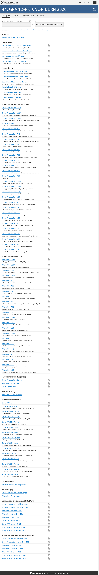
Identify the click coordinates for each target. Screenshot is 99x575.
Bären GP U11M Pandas (6, 459)
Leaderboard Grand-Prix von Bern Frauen (6, 45)
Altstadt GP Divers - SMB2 (6, 552)
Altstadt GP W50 (6, 296)
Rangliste (6, 16)
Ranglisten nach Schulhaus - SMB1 (6, 530)
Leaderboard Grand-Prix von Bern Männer (6, 51)
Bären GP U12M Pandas (6, 464)
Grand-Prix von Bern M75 (6, 244)
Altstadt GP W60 (6, 302)
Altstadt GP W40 (6, 291)
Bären (30, 30)
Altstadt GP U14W (6, 260)
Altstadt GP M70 (6, 365)
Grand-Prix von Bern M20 (6, 197)
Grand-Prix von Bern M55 (6, 223)
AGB (48, 573)
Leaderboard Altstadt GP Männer (6, 61)
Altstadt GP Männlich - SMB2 (6, 548)
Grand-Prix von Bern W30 (6, 129)
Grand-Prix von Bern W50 (6, 144)
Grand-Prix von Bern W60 (6, 155)
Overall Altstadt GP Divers (6, 97)
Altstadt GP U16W (6, 265)
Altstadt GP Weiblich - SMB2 (6, 545)
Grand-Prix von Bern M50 (6, 218)
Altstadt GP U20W (6, 275)
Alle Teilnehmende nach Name (6, 37)
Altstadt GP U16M (6, 323)
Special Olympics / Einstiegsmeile (6, 484)
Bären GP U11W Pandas (6, 422)
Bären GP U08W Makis (6, 406)
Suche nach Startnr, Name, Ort (12, 21)
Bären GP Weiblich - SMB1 (6, 521)
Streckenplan (28, 16)
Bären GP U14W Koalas (6, 432)
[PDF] (48, 45)
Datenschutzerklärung (60, 573)
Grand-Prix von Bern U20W (6, 118)
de (80, 2)
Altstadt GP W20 (6, 281)
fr (84, 2)
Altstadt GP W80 (6, 312)
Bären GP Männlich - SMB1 (6, 524)
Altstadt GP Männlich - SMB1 (6, 514)
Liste (36, 21)
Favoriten (16, 16)
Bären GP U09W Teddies (6, 411)
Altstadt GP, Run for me (6, 383)
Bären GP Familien (6, 403)
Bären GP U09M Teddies (6, 448)
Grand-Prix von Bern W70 (6, 165)
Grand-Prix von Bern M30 (6, 202)
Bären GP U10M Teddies (6, 453)
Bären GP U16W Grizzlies (6, 438)
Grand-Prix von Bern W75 (6, 171)
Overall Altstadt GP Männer (6, 92)
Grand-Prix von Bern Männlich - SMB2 (6, 542)
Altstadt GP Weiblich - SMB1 (6, 511)
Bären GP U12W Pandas (6, 427)
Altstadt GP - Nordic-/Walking (6, 395)
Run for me (22, 30)
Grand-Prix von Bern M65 (6, 234)
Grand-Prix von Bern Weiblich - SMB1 (6, 504)
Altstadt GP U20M (6, 333)
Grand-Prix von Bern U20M (6, 192)
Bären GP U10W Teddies (6, 417)
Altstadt (15, 30)
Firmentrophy (46, 30)
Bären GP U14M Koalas (6, 469)
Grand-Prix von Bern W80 (6, 176)
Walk (26, 30)
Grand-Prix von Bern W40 (6, 134)
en (88, 2)
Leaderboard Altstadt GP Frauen (6, 56)
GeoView (40, 16)
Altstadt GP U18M (6, 328)
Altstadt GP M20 (6, 338)
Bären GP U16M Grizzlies (6, 474)
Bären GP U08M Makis (6, 443)
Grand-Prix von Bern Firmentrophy (6, 493)
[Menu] (94, 2)
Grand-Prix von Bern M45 (6, 213)
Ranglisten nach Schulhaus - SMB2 (6, 558)
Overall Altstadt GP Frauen (6, 87)
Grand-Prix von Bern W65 (6, 160)
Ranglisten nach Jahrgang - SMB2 (6, 555)
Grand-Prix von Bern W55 (6, 150)
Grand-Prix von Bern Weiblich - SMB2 (6, 538)
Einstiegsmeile (37, 30)
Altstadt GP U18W (6, 270)
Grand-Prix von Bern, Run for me (6, 380)
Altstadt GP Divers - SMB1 (6, 517)
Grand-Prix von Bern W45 (6, 139)
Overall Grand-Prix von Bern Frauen (6, 71)
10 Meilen (10, 30)
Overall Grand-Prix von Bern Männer (6, 77)
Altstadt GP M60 (6, 359)
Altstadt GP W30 (6, 286)
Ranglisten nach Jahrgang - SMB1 (6, 527)
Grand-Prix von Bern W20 (6, 123)
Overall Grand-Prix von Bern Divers (6, 82)
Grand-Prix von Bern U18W (6, 113)
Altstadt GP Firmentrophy (6, 496)
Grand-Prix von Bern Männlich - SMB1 (6, 507)
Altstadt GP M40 (6, 349)
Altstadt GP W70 (6, 307)
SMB (51, 30)
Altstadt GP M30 (6, 344)
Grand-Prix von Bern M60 (6, 228)
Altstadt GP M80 (6, 370)
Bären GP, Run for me (6, 386)
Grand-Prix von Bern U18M (6, 186)
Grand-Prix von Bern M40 (6, 207)
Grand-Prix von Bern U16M (6, 181)
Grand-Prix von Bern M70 (6, 239)
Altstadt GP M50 (6, 354)
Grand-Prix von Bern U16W (6, 108)
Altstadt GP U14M (6, 317)
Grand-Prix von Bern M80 (6, 249)
